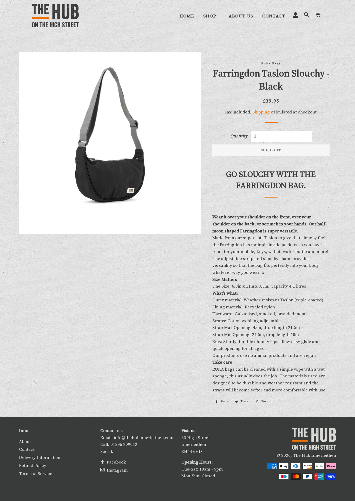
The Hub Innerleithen (314, 455)
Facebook (116, 462)
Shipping (261, 112)
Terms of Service (35, 474)
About (25, 442)
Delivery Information (39, 457)
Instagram (117, 470)
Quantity (239, 136)
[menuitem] (187, 16)
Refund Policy (32, 465)
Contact (27, 449)
